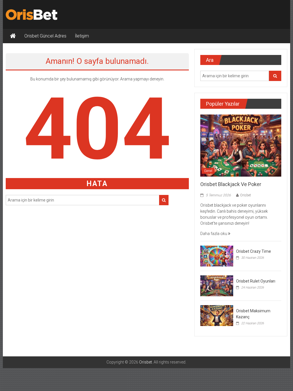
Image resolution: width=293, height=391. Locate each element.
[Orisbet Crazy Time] (216, 255)
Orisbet (245, 195)
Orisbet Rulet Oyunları (255, 281)
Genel (208, 171)
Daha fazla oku (214, 233)
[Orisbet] (13, 36)
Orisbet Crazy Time (253, 251)
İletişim (82, 36)
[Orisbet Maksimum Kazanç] (216, 315)
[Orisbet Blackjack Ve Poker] (240, 145)
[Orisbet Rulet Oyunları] (216, 285)
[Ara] (164, 200)
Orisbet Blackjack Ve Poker (230, 184)
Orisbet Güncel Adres (45, 36)
